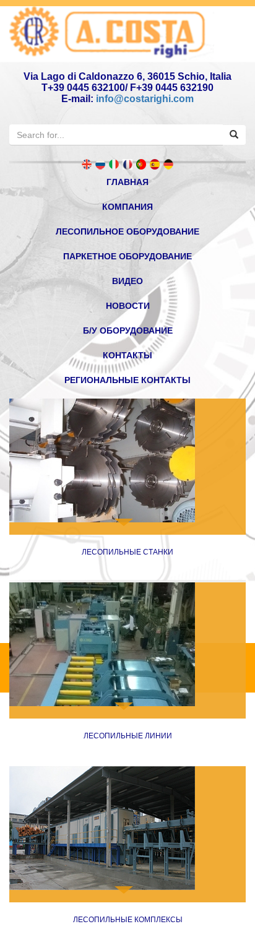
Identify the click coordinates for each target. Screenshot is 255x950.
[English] (87, 164)
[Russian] (100, 164)
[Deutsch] (168, 164)
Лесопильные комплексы (128, 919)
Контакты (127, 355)
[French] (127, 164)
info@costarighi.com (145, 98)
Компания (127, 207)
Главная (127, 182)
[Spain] (155, 164)
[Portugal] (141, 164)
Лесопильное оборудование (127, 231)
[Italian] (114, 164)
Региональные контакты (127, 380)
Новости (128, 306)
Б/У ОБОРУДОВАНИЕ (128, 330)
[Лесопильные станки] (127, 460)
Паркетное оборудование (127, 256)
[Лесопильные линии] (127, 644)
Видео (127, 281)
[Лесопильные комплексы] (127, 828)
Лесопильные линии (128, 736)
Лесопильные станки (127, 552)
